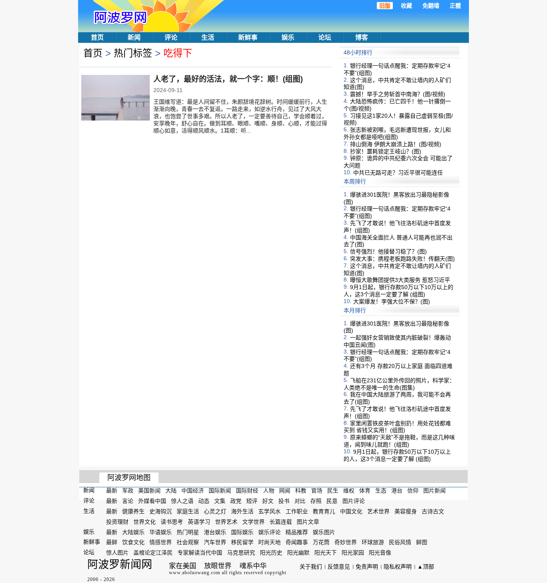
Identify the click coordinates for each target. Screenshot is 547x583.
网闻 (284, 490)
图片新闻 (434, 490)
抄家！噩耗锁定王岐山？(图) (385, 151)
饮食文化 (133, 542)
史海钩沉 (160, 511)
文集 (219, 501)
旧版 (384, 5)
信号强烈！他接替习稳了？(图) (388, 251)
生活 (207, 37)
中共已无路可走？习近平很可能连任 (398, 172)
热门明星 (188, 532)
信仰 (412, 490)
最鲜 (111, 542)
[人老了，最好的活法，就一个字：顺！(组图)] (115, 98)
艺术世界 (378, 511)
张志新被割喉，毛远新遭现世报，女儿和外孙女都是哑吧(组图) (397, 133)
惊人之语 (182, 501)
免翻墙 (430, 5)
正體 (455, 5)
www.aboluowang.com (194, 572)
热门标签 (133, 53)
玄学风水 (269, 511)
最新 (111, 490)
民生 (332, 490)
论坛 (324, 37)
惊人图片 (117, 552)
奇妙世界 (345, 542)
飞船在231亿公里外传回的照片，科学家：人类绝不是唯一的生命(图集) (399, 384)
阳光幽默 (298, 552)
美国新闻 (149, 490)
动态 (203, 501)
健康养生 (133, 511)
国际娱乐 (242, 532)
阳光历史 (271, 552)
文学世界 (253, 522)
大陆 (171, 490)
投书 (284, 501)
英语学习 (199, 522)
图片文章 (308, 522)
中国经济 (192, 490)
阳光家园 (353, 552)
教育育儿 (324, 511)
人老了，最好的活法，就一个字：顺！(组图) (228, 79)
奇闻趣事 (297, 542)
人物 (268, 490)
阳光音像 (380, 552)
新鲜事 (247, 37)
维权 (348, 490)
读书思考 (172, 522)
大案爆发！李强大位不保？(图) (391, 301)
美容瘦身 (405, 511)
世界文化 (144, 522)
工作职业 (297, 511)
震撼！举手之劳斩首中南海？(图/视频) (397, 94)
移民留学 (242, 542)
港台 (396, 490)
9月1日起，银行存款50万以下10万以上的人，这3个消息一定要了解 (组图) (398, 291)
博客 (361, 37)
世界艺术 (226, 522)
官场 (316, 490)
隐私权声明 (398, 566)
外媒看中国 (152, 501)
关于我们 (311, 566)
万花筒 (321, 542)
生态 (380, 490)
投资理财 (117, 522)
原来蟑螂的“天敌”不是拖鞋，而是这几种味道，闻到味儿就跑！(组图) (399, 441)
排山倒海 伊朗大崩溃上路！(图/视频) (395, 144)
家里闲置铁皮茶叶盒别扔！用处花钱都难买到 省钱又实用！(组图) (397, 426)
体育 (364, 490)
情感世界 (160, 542)
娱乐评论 (269, 532)
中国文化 (351, 511)
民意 (332, 501)
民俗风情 (400, 542)
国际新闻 (220, 490)
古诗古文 (433, 511)
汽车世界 (215, 542)
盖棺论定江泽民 (153, 552)
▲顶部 (425, 566)
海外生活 (242, 511)
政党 (235, 501)
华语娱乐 (160, 532)
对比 (300, 501)
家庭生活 (188, 511)
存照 (316, 501)
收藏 (406, 5)
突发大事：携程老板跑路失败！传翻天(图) (402, 258)
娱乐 (288, 37)
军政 (127, 490)
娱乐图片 (324, 532)
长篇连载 (280, 522)
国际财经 (247, 490)
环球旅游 (373, 542)
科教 (300, 490)
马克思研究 (241, 552)
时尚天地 (269, 542)
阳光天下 (325, 552)
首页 (97, 37)
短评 (251, 501)
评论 (171, 37)
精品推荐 (297, 532)
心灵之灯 (215, 511)
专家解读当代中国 (199, 552)
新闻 (134, 37)
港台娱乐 (215, 532)
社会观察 (188, 542)
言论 (127, 501)
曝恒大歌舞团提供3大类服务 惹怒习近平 (400, 280)
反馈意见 (339, 566)
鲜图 (421, 542)
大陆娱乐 (133, 532)
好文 (268, 501)
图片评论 (353, 501)
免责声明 (367, 566)
